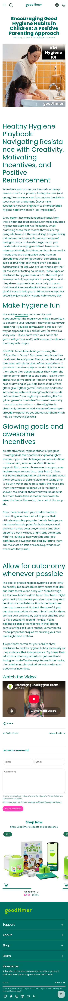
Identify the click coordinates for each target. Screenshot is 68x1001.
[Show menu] (4, 5)
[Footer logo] (18, 911)
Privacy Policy (53, 796)
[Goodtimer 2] (31, 860)
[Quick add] (6, 885)
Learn (7, 956)
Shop (6, 945)
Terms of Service (9, 799)
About (7, 935)
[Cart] (63, 5)
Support (9, 924)
